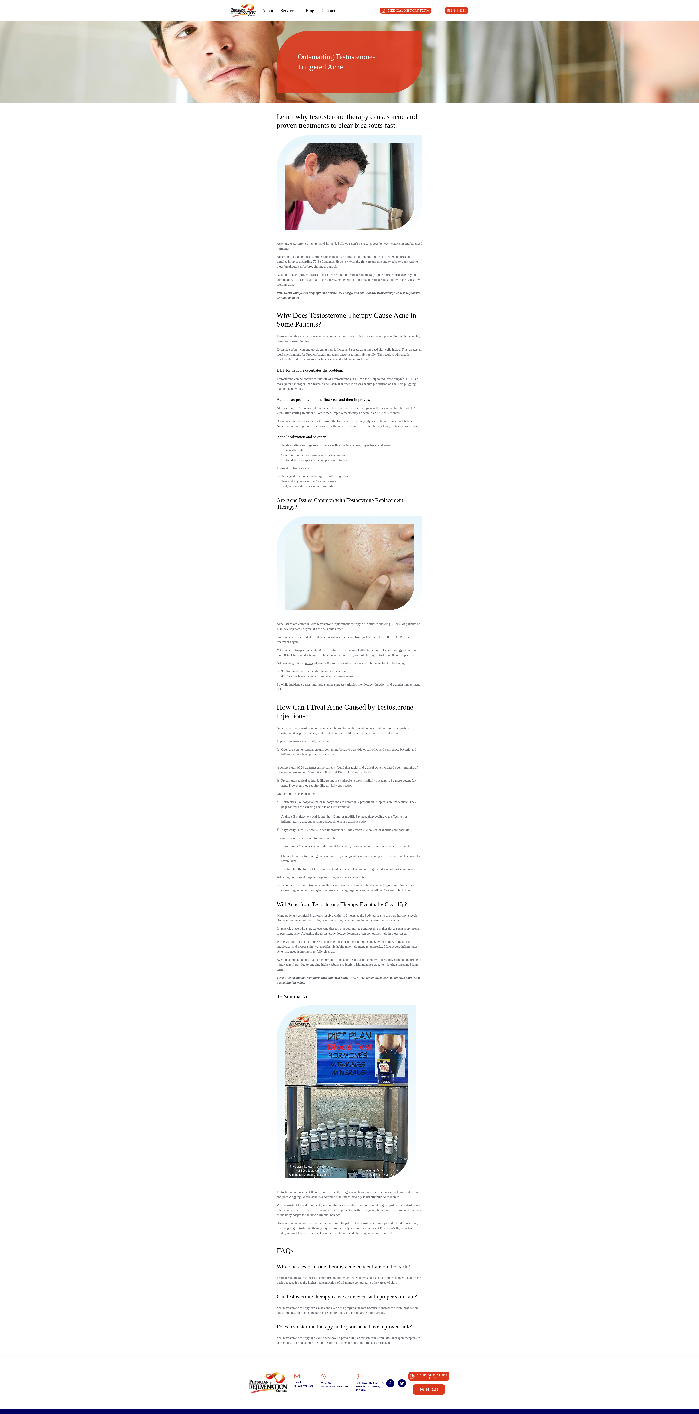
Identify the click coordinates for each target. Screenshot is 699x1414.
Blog (310, 10)
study (286, 637)
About (267, 10)
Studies (286, 856)
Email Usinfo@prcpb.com (303, 1384)
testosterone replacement (322, 256)
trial (314, 816)
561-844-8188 (456, 10)
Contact (328, 10)
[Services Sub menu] (297, 10)
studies (342, 460)
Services (288, 10)
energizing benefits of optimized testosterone (356, 279)
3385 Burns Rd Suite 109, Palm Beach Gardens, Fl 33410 (370, 1387)
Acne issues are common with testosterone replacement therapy (318, 624)
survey (309, 663)
